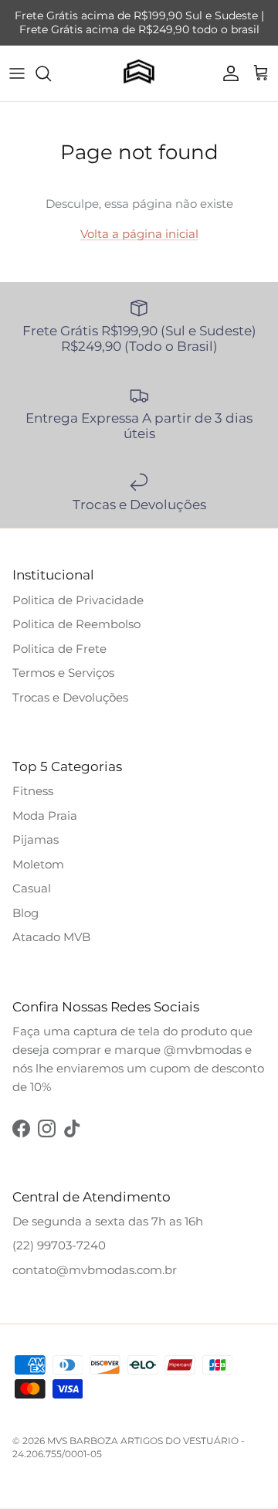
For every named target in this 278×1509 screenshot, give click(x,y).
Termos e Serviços (63, 672)
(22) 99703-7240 (59, 1245)
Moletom (38, 864)
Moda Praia (44, 815)
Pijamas (35, 839)
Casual (31, 888)
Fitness (32, 790)
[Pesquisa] (51, 73)
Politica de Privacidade (78, 600)
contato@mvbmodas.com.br (94, 1270)
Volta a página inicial (139, 233)
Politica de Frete (59, 648)
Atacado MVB (51, 937)
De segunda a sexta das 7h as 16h (107, 1221)
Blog (25, 913)
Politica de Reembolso (76, 624)
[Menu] (17, 73)
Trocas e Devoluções (70, 697)
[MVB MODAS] (139, 73)
